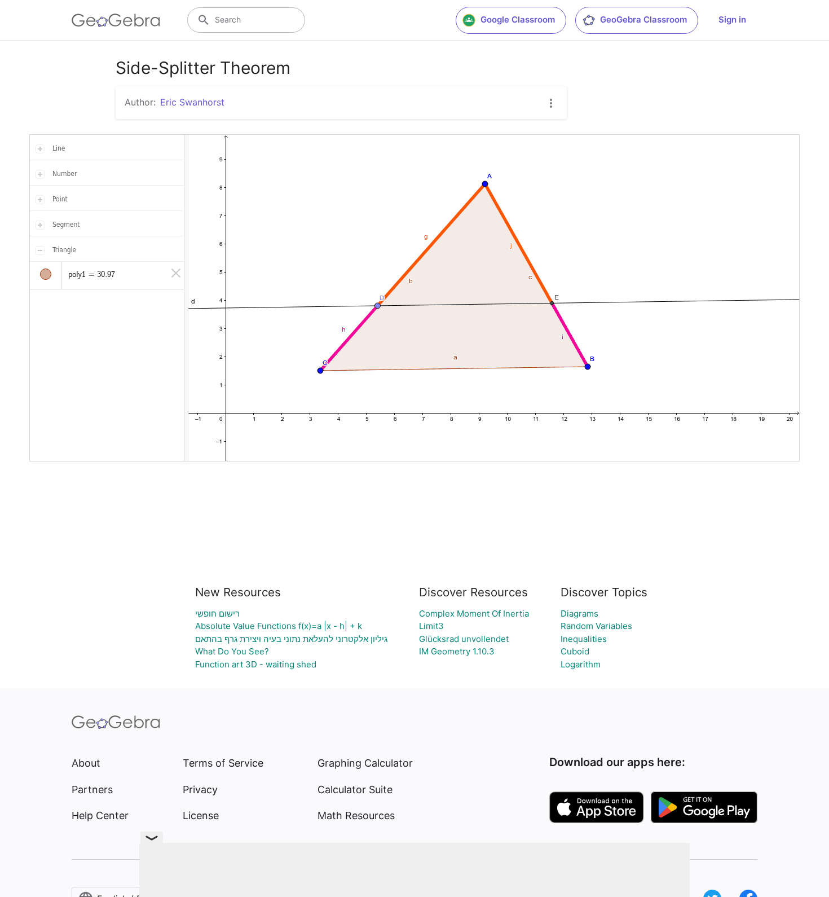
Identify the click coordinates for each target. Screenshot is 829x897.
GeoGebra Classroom (643, 19)
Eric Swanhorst (192, 102)
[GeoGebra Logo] (116, 20)
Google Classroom (517, 19)
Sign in (732, 19)
